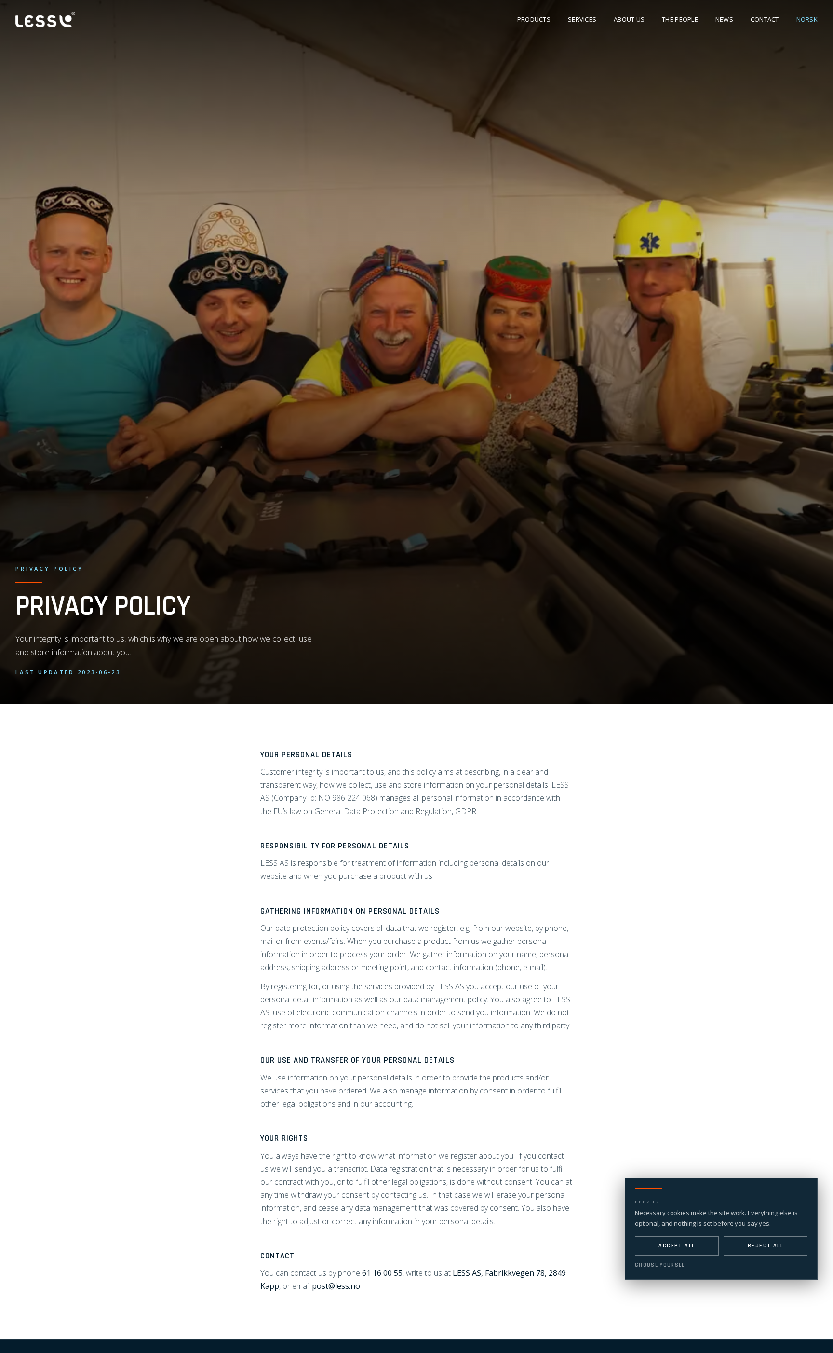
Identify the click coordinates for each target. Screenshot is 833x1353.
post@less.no (336, 1286)
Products (534, 19)
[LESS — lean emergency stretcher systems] (45, 19)
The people (680, 19)
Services (582, 19)
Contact (765, 19)
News (724, 19)
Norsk (807, 19)
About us (629, 19)
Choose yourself (661, 1265)
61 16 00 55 (382, 1273)
